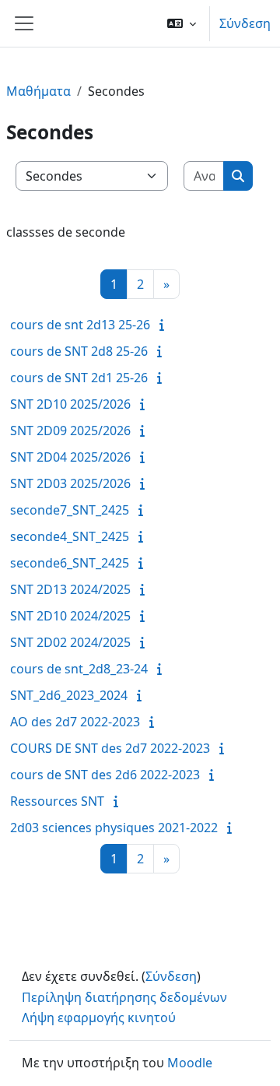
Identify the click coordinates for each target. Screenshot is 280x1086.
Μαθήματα (38, 91)
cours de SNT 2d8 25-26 (79, 351)
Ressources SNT (57, 801)
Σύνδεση (245, 23)
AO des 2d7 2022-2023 (75, 721)
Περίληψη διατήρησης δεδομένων (124, 997)
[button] (181, 23)
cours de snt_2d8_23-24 (79, 668)
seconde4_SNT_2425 (69, 536)
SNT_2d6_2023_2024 (69, 695)
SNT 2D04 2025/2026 (70, 457)
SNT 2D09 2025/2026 (70, 430)
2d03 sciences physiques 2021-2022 (114, 827)
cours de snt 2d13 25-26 (80, 324)
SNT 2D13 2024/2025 (70, 589)
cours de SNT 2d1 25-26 (79, 377)
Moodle (189, 1062)
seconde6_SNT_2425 (69, 562)
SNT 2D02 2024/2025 (70, 642)
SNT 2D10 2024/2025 (70, 615)
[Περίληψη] (165, 324)
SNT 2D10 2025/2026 (70, 404)
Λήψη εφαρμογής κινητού (99, 1017)
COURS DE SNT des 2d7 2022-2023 (110, 748)
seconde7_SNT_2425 (69, 509)
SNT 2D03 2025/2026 (70, 483)
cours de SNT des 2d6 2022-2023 (105, 774)
